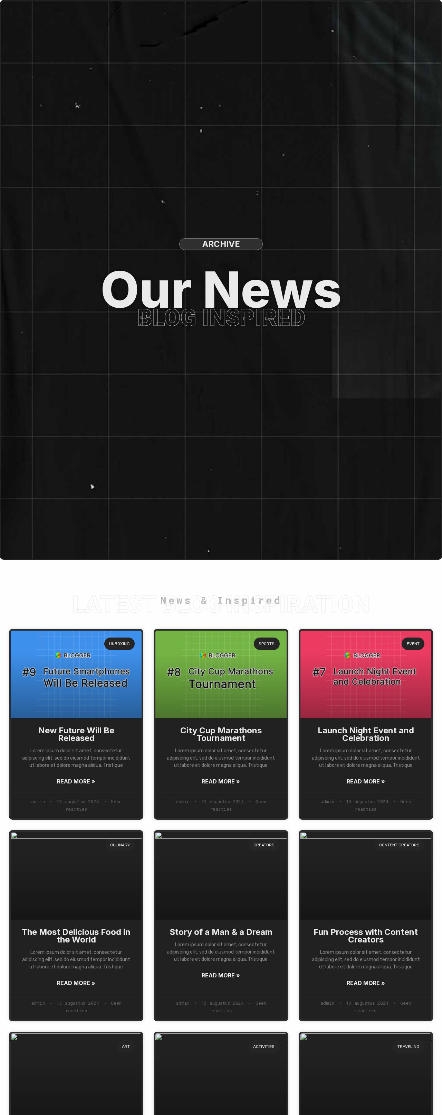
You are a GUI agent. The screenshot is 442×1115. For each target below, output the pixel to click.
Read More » (76, 781)
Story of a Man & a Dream (221, 932)
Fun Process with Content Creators (366, 936)
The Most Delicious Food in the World (76, 936)
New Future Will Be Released (76, 734)
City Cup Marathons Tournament (221, 734)
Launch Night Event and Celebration (366, 734)
